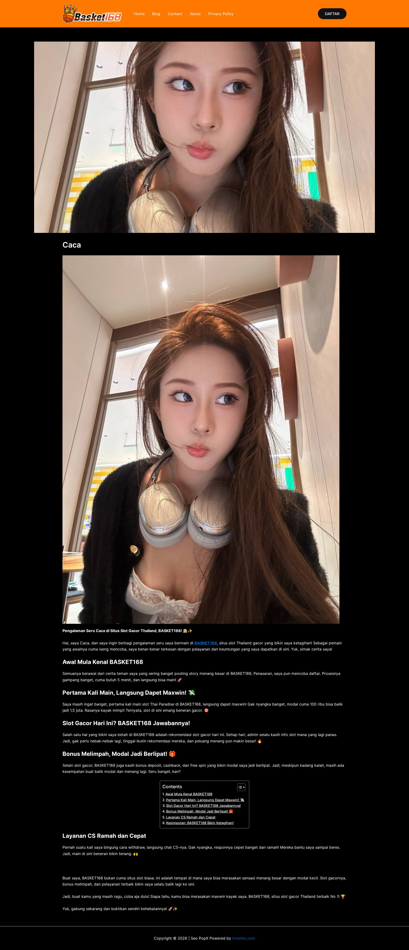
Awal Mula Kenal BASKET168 (188, 794)
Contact (175, 13)
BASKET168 (206, 643)
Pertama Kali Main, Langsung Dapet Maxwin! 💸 (205, 800)
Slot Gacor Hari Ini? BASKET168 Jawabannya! (203, 806)
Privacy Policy (221, 13)
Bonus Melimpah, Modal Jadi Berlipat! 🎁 (199, 811)
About (195, 13)
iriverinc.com (243, 938)
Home (139, 13)
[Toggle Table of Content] (239, 787)
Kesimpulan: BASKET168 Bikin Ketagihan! (200, 823)
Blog (156, 13)
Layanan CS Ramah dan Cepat (190, 817)
